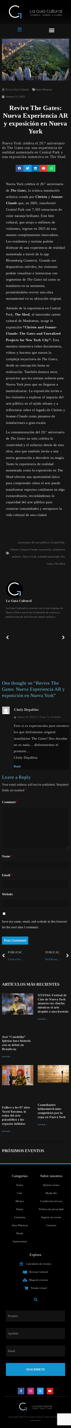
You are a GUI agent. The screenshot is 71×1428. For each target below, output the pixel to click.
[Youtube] (50, 1391)
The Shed (60, 563)
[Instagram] (30, 1391)
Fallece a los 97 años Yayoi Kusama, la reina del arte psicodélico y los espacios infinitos (16, 1115)
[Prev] (21, 638)
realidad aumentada (48, 556)
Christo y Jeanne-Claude (24, 549)
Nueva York (29, 556)
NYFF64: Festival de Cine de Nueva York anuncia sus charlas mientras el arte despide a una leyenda (53, 1003)
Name (7, 856)
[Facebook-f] (21, 1391)
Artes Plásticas (44, 89)
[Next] (50, 638)
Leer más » (6, 1056)
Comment (10, 802)
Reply (17, 766)
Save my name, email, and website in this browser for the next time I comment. (34, 924)
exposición (45, 549)
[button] (51, 30)
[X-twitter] (40, 1391)
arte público (42, 542)
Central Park (57, 542)
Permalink (56, 717)
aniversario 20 (26, 542)
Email (7, 875)
